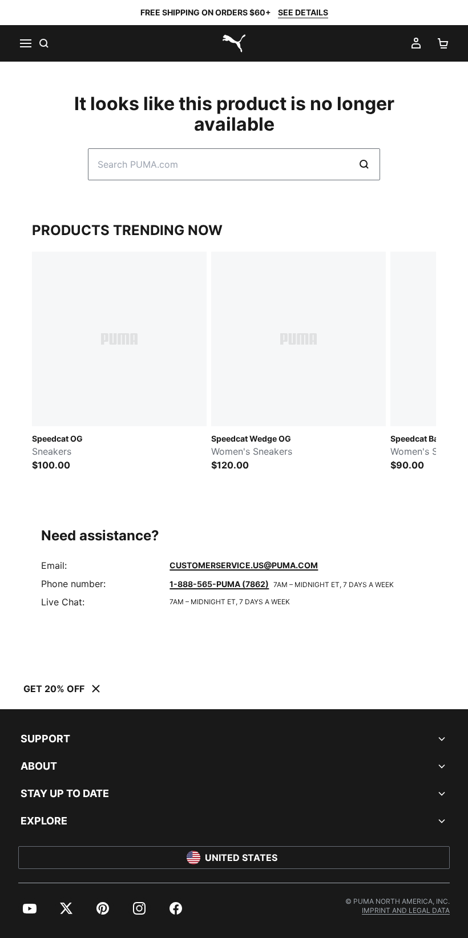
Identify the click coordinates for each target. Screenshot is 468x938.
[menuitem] (29, 908)
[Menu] (25, 43)
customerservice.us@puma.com (244, 565)
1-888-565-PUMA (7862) (219, 584)
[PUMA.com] (234, 43)
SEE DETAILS (303, 12)
